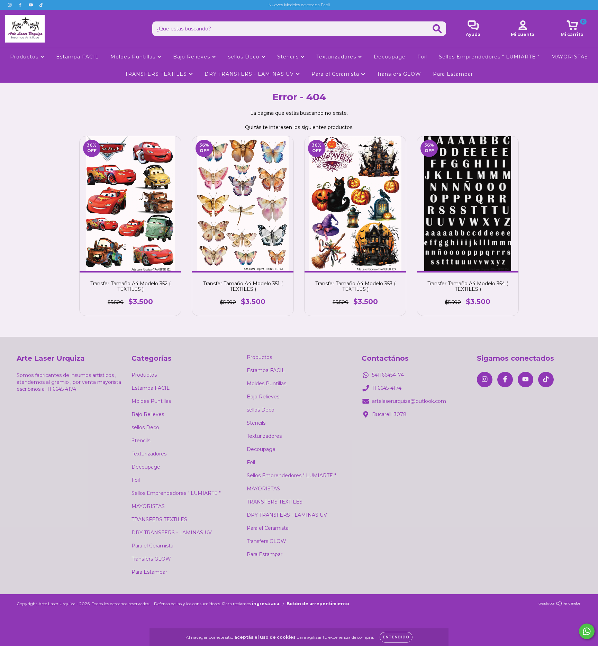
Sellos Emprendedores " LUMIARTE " (489, 57)
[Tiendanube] (559, 604)
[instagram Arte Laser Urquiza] (10, 5)
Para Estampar (453, 74)
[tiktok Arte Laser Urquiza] (41, 5)
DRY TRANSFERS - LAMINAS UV (250, 74)
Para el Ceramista (336, 74)
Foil (422, 57)
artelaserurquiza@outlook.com (409, 401)
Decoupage (390, 57)
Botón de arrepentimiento (318, 603)
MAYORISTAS (569, 57)
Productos (25, 57)
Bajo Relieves (192, 57)
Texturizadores (337, 57)
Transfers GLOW (399, 74)
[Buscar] (437, 29)
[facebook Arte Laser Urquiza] (21, 5)
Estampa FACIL (77, 57)
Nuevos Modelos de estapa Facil (299, 4)
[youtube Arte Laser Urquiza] (31, 5)
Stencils (288, 57)
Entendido (396, 637)
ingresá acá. (266, 603)
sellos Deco (244, 57)
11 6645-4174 (386, 388)
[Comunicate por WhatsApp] (587, 631)
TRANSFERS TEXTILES (157, 74)
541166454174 (388, 375)
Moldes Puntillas (133, 57)
